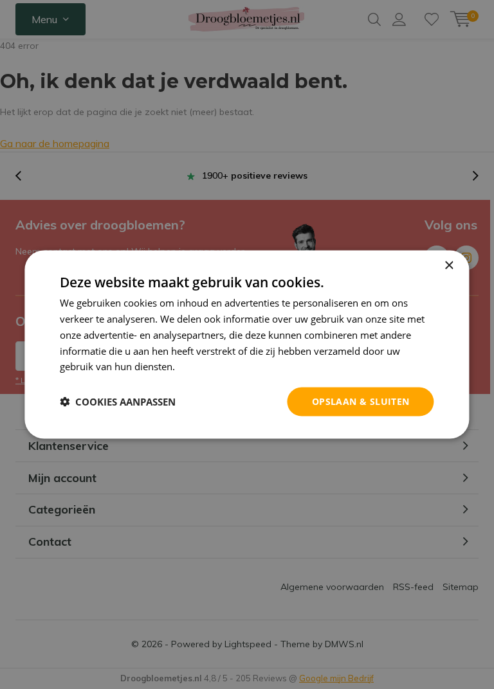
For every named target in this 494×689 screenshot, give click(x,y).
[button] (118, 401)
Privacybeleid (207, 366)
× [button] (448, 266)
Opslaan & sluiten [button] (361, 401)
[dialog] (246, 345)
